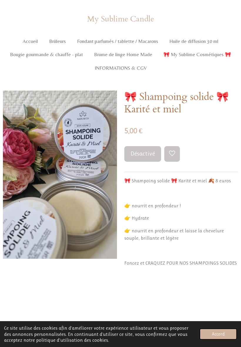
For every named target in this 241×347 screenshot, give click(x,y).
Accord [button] (218, 334)
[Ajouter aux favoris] (172, 154)
